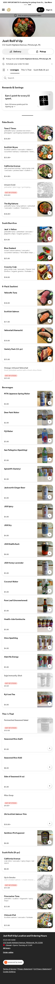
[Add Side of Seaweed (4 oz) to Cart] (50, 786)
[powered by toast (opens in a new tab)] (13, 962)
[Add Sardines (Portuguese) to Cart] (50, 842)
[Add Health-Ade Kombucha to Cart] (50, 628)
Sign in (49, 10)
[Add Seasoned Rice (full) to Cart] (50, 767)
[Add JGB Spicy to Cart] (50, 516)
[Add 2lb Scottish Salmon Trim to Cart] (50, 823)
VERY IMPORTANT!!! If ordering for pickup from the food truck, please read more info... (23, 2)
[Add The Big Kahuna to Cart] (50, 213)
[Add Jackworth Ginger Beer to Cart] (50, 497)
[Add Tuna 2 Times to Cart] (50, 138)
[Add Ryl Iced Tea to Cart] (50, 704)
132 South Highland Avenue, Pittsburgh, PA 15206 (23, 943)
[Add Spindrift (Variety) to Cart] (50, 478)
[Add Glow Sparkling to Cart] (50, 647)
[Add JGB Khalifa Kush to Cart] (50, 553)
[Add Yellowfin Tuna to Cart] (50, 302)
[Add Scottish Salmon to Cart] (50, 321)
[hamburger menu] (3, 9)
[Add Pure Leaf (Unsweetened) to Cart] (50, 610)
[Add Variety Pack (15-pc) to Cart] (50, 358)
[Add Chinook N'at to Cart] (50, 924)
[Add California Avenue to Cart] (50, 175)
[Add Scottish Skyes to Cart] (50, 156)
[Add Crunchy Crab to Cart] (50, 276)
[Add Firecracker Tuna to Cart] (50, 906)
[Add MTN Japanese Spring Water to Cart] (50, 403)
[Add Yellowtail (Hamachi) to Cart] (50, 340)
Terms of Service (9, 969)
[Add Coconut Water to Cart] (50, 591)
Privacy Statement (25, 969)
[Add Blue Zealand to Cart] (50, 257)
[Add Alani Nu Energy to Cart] (50, 666)
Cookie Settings (9, 972)
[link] (14, 70)
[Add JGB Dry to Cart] (50, 534)
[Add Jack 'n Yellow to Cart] (50, 239)
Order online (8, 952)
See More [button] (48, 2)
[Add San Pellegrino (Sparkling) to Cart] (50, 459)
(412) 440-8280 (9, 940)
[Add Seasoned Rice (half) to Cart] (50, 748)
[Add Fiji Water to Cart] (50, 441)
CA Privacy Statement (42, 969)
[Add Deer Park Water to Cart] (50, 422)
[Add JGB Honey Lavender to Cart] (50, 572)
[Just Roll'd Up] (9, 10)
